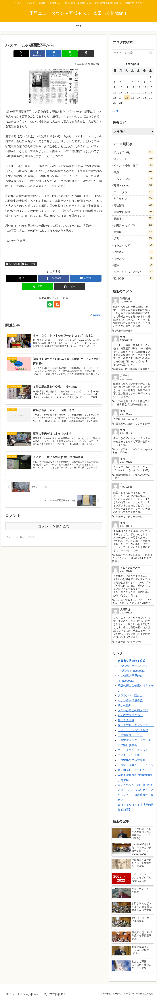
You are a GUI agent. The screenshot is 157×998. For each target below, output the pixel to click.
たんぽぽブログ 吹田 (130, 715)
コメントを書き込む (53, 526)
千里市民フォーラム (130, 735)
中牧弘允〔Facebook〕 (132, 670)
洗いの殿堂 (125, 705)
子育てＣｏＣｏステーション (136, 765)
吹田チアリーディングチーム (136, 725)
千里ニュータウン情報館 (133, 730)
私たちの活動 (14, 264)
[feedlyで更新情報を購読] (50, 304)
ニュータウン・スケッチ (133, 750)
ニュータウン (30, 264)
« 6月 (115, 110)
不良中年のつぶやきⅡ (131, 760)
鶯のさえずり (126, 720)
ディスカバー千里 (129, 755)
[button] (86, 53)
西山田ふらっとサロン (131, 770)
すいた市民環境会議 (130, 700)
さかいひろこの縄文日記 (133, 710)
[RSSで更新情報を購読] (57, 304)
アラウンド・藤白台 (130, 695)
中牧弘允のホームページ (133, 665)
